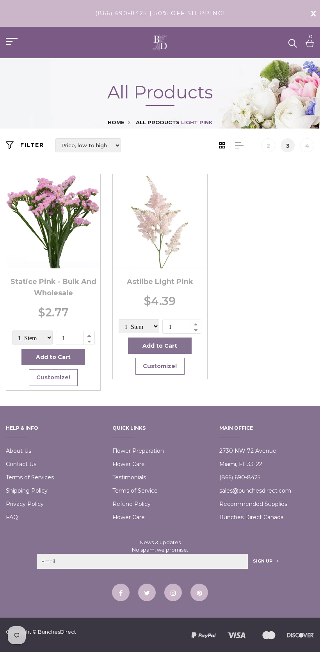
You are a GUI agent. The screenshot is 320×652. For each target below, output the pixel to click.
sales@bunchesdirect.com (255, 490)
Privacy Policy (25, 503)
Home (116, 122)
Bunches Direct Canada (251, 517)
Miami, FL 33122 (240, 464)
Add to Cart (53, 357)
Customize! (53, 377)
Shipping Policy (27, 490)
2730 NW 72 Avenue (247, 450)
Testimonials (129, 477)
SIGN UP (263, 561)
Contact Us (21, 464)
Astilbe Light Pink (160, 281)
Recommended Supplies (253, 503)
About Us (18, 450)
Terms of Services (30, 477)
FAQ (12, 517)
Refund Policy (131, 503)
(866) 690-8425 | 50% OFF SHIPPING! (160, 13)
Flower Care (128, 464)
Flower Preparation (138, 450)
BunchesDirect (57, 632)
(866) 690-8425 (239, 477)
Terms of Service (135, 490)
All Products (158, 122)
